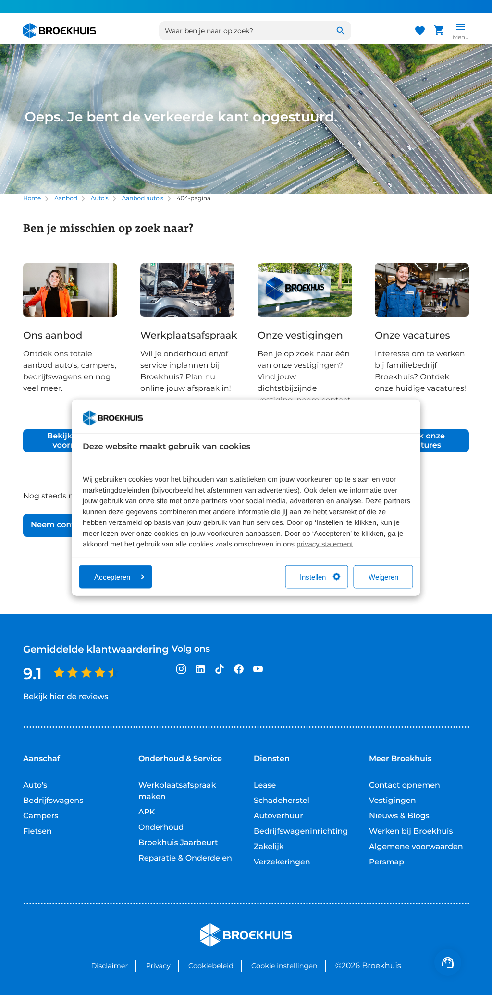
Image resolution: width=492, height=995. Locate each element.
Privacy (158, 965)
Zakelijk (269, 846)
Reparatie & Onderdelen (185, 858)
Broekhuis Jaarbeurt (178, 843)
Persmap (386, 862)
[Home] (59, 30)
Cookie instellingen (284, 965)
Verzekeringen (282, 862)
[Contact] (447, 962)
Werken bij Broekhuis (411, 831)
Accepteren (112, 576)
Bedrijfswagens (53, 800)
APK (146, 812)
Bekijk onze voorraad (70, 441)
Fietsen (37, 831)
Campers (40, 816)
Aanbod (65, 198)
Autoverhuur (278, 816)
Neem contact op (65, 525)
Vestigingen (392, 800)
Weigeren (383, 576)
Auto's (100, 198)
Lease (265, 785)
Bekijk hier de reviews (65, 697)
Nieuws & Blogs (399, 816)
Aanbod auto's (142, 198)
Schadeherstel (281, 800)
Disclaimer (109, 965)
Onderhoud (161, 827)
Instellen (313, 576)
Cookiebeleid (211, 965)
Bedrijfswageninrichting (301, 831)
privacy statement (324, 544)
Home (32, 198)
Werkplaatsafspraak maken (177, 791)
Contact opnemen (404, 785)
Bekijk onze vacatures (422, 441)
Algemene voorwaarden (416, 846)
